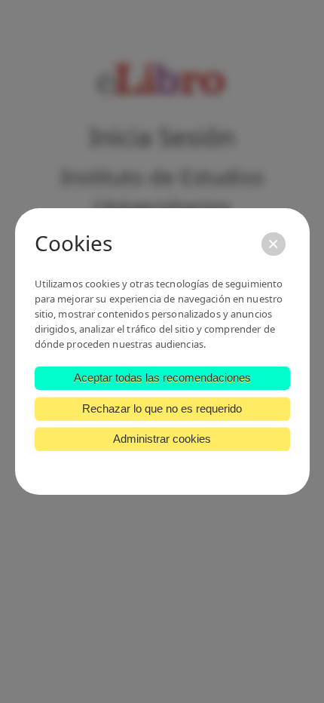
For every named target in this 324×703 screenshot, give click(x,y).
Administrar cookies (162, 438)
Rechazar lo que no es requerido (162, 408)
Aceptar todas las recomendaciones (162, 377)
